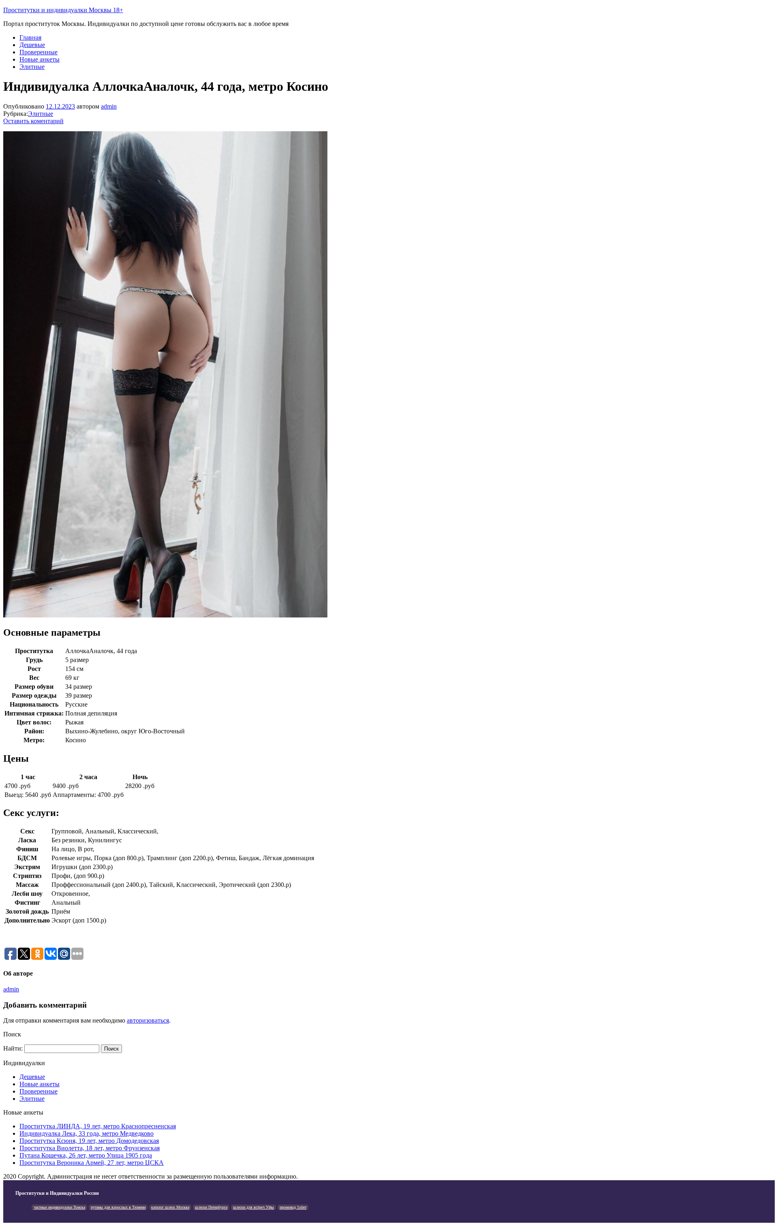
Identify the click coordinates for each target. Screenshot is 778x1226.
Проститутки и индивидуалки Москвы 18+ (63, 9)
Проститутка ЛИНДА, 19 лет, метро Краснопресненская (97, 1126)
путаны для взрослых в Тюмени (118, 1207)
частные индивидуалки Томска (59, 1207)
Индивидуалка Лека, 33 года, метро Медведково (86, 1133)
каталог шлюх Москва (170, 1207)
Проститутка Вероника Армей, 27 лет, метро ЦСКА (91, 1162)
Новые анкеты (39, 59)
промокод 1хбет (293, 1207)
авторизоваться (148, 1020)
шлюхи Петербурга (211, 1207)
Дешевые (32, 44)
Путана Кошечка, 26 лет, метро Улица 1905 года (85, 1155)
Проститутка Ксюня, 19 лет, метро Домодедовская (89, 1140)
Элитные (32, 66)
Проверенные (38, 52)
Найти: (13, 1048)
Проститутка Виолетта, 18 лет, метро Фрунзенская (89, 1148)
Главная (30, 37)
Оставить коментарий (33, 120)
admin (109, 106)
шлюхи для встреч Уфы (253, 1207)
